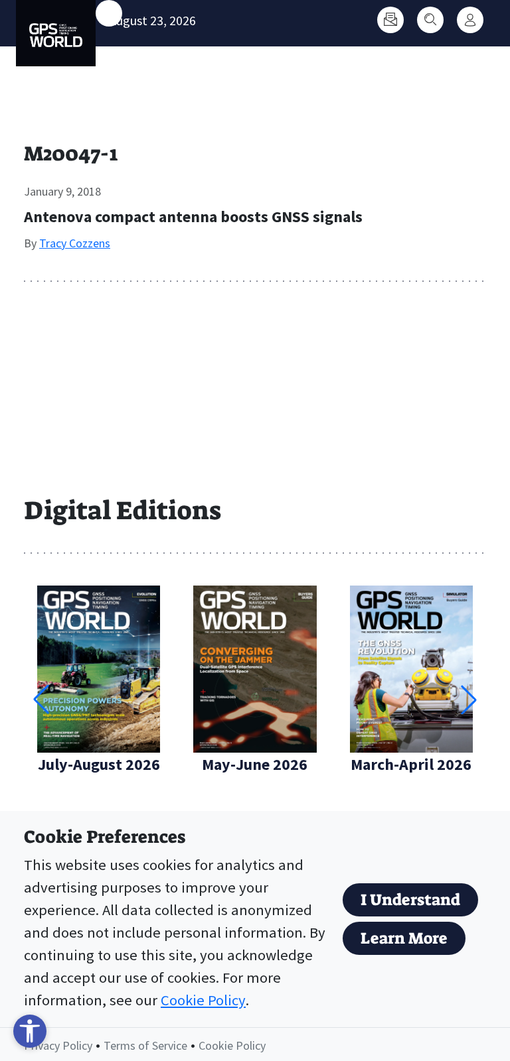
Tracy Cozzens (74, 243)
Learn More (404, 938)
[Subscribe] (390, 20)
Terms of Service (145, 1045)
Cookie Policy (203, 1000)
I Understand (410, 899)
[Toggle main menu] (109, 13)
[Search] (430, 20)
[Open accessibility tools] (29, 1031)
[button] (468, 699)
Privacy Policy (58, 1045)
